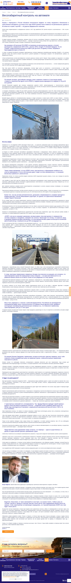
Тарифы (23, 8)
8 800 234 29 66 (36, 2)
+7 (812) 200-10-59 (23, 565)
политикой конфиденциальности (9, 576)
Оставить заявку (70, 291)
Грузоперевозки (10, 8)
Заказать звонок (36, 4)
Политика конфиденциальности (62, 573)
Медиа (46, 8)
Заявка (51, 8)
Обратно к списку (8, 531)
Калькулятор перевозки (31, 8)
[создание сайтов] (63, 580)
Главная (4, 12)
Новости (14, 12)
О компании (3, 8)
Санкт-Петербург (20, 3)
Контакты (56, 8)
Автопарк (18, 8)
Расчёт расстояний (40, 8)
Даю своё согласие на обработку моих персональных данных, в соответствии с (21, 556)
